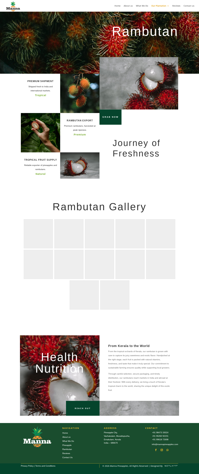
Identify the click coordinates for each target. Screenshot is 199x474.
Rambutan (67, 449)
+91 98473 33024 (160, 432)
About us (128, 6)
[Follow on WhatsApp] (167, 450)
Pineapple (67, 445)
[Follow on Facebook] (156, 450)
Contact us (189, 6)
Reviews (176, 6)
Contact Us (67, 457)
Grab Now (110, 117)
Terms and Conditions (45, 466)
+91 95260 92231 (160, 436)
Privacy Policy (27, 466)
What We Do (142, 6)
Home (117, 6)
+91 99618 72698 (160, 439)
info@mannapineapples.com (165, 444)
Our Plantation (158, 6)
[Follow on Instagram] (161, 450)
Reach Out (83, 408)
